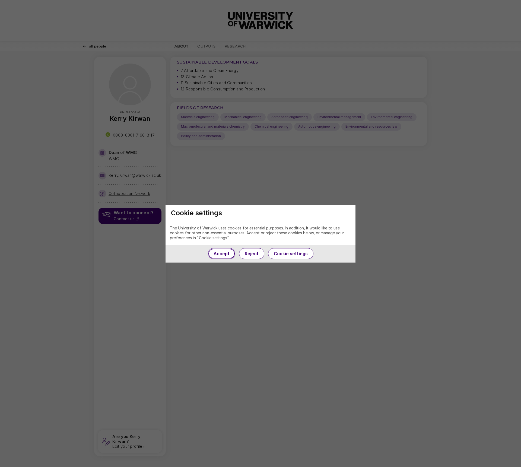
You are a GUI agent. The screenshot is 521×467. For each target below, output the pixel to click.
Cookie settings (291, 253)
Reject (252, 253)
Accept (222, 253)
